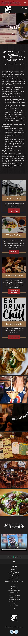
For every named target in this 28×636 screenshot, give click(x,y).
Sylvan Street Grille (14, 618)
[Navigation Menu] (26, 8)
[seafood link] (14, 224)
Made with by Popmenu (11, 557)
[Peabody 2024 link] (14, 188)
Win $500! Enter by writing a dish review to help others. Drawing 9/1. (11, 3)
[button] (14, 361)
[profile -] (22, 8)
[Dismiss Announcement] (25, 3)
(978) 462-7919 (14, 592)
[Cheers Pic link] (14, 265)
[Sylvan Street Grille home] (8, 9)
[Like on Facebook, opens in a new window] (14, 562)
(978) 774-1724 (14, 575)
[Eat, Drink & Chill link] (14, 309)
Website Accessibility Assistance (14, 627)
